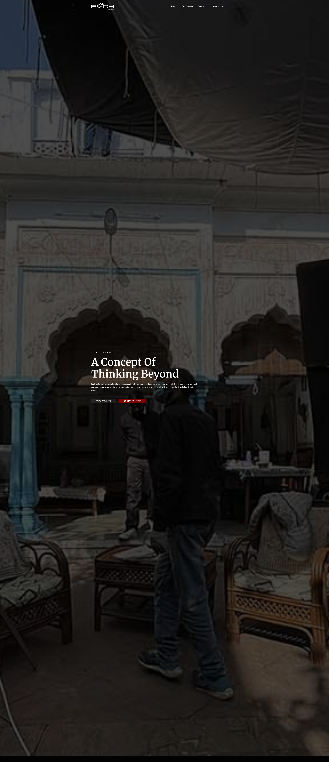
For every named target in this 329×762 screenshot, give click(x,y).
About (173, 6)
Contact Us (218, 6)
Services (201, 6)
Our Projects (187, 6)
